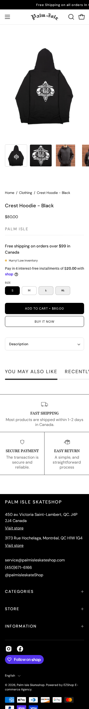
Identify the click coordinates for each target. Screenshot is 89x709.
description (18, 344)
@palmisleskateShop (24, 575)
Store (12, 608)
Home (9, 192)
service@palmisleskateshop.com (35, 560)
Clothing (25, 192)
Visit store (14, 528)
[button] (70, 16)
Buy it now (44, 321)
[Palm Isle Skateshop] (44, 16)
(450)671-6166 (18, 567)
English (10, 676)
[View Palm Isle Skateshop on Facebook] (20, 649)
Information (21, 626)
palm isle (16, 229)
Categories (19, 591)
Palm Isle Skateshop (31, 685)
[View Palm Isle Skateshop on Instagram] (8, 649)
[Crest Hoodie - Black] (16, 155)
